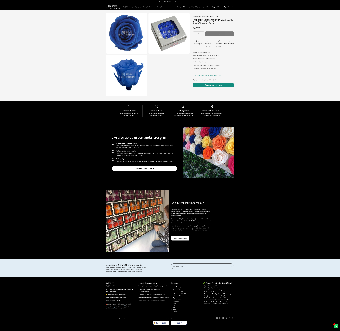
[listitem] (219, 7)
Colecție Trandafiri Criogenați (180, 238)
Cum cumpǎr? (177, 288)
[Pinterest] (233, 318)
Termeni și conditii (178, 292)
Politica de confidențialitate (180, 294)
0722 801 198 (167, 1)
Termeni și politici (170, 318)
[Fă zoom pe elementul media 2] (169, 33)
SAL (174, 305)
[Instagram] (220, 318)
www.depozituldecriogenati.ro (116, 294)
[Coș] (232, 7)
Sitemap (175, 309)
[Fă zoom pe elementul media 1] (126, 33)
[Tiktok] (226, 318)
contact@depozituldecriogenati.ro (116, 297)
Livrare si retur (177, 290)
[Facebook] (217, 318)
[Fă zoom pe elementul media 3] (126, 75)
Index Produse (177, 300)
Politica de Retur (177, 296)
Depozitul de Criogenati (116, 318)
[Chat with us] (336, 326)
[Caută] (225, 7)
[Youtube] (223, 318)
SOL (174, 307)
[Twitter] (230, 318)
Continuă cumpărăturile (144, 168)
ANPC (174, 303)
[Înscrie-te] (231, 266)
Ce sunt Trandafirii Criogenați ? (187, 202)
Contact (175, 311)
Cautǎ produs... (177, 286)
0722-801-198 (212, 80)
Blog (174, 298)
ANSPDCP (176, 302)
